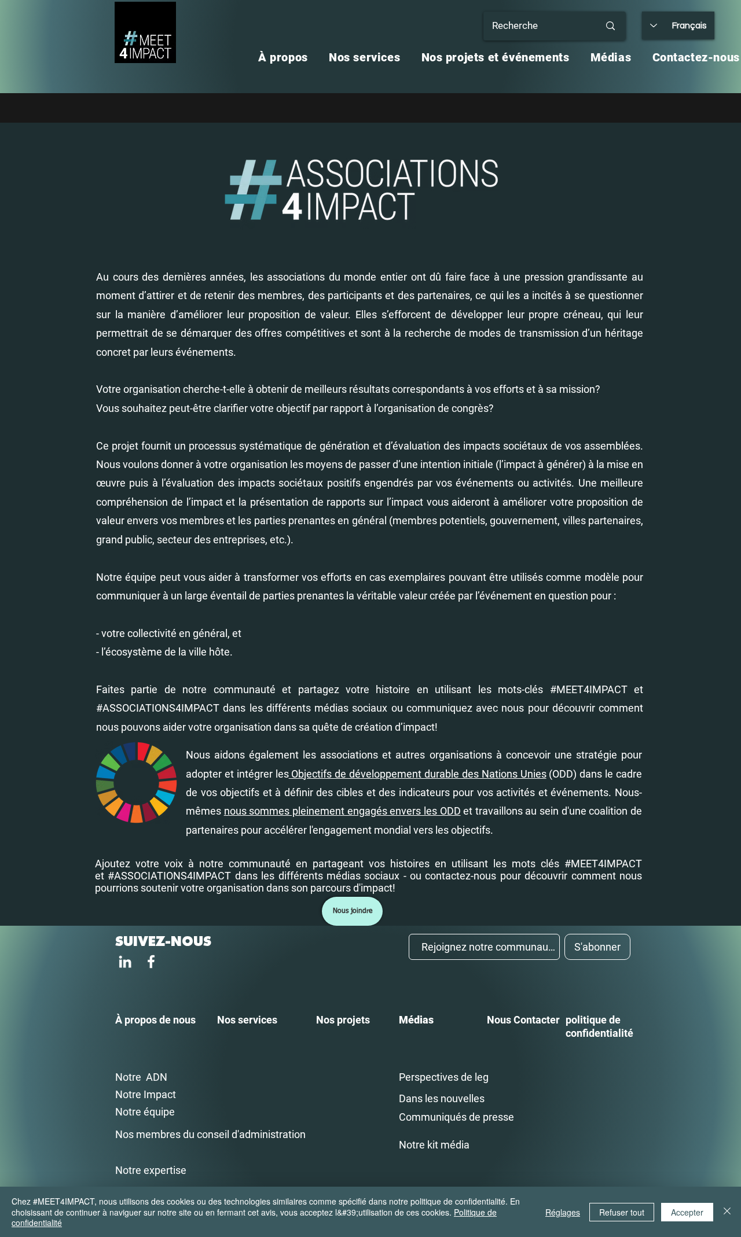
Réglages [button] (562, 1212)
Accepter (687, 1212)
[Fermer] (727, 1212)
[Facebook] (151, 961)
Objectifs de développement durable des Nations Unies (417, 774)
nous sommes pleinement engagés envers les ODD (342, 811)
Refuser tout (621, 1212)
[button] (283, 57)
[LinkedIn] (125, 961)
